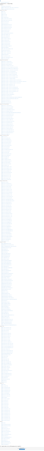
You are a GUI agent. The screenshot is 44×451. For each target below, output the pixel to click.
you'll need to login (24, 448)
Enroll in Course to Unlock (22, 449)
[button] (0, 0)
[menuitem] (0, 1)
